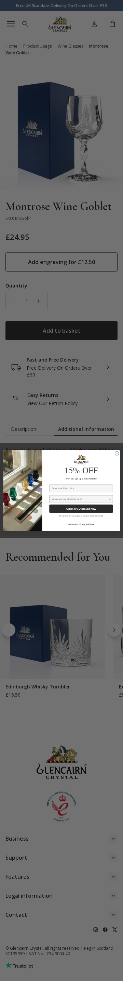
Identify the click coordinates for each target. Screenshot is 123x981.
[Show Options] (109, 499)
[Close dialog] (117, 453)
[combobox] (80, 499)
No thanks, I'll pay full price (81, 524)
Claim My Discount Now (81, 508)
